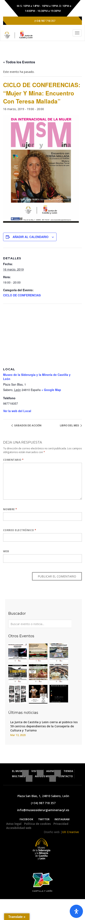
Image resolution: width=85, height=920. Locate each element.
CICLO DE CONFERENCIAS (22, 295)
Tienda (68, 771)
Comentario (13, 460)
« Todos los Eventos (19, 62)
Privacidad (61, 824)
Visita (35, 771)
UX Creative (70, 832)
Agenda (51, 771)
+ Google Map (51, 390)
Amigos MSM (43, 776)
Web (6, 551)
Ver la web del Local (17, 411)
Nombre (10, 509)
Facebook (26, 819)
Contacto (65, 776)
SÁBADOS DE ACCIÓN (27, 425)
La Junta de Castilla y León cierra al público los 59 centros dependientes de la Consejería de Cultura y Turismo (44, 726)
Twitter (44, 819)
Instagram (62, 819)
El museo (18, 771)
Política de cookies (38, 824)
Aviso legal (14, 824)
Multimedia (20, 776)
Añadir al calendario (30, 237)
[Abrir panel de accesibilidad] (76, 911)
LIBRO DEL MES (70, 425)
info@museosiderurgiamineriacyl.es (43, 810)
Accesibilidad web (18, 828)
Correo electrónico (19, 530)
